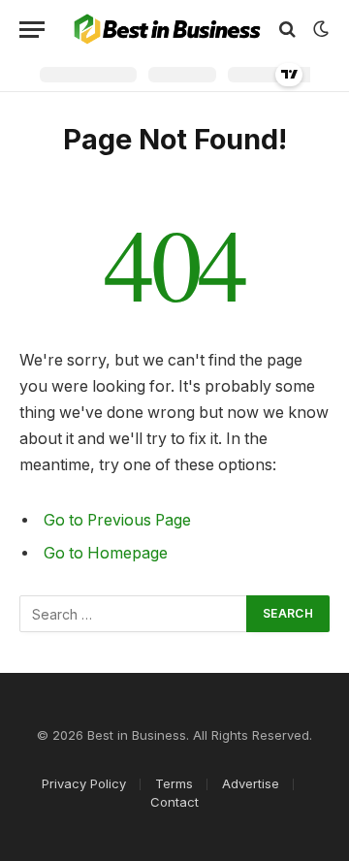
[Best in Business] (167, 29)
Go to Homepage (106, 553)
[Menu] (32, 29)
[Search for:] (133, 613)
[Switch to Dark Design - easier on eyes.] (319, 29)
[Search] (287, 29)
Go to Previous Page (117, 520)
